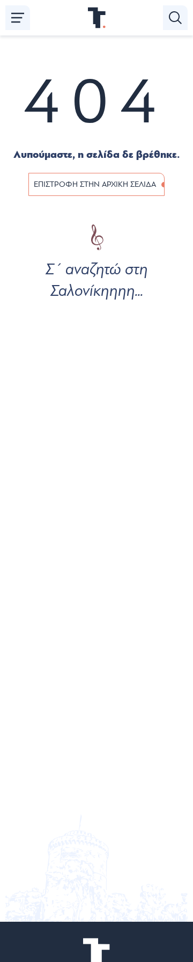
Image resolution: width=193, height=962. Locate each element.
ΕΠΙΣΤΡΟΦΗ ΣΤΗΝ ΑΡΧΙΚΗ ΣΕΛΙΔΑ (95, 184)
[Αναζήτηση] (175, 17)
